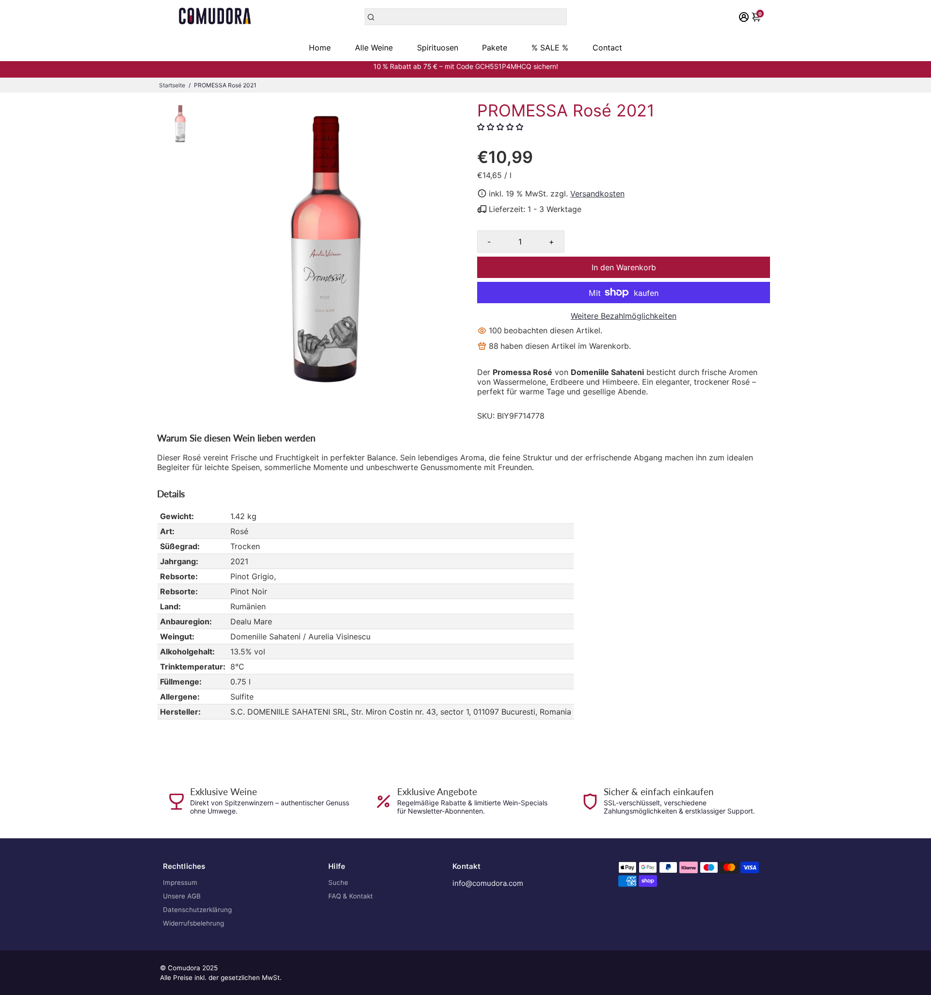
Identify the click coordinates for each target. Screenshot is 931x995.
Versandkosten (597, 193)
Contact (607, 47)
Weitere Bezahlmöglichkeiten (623, 316)
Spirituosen (437, 47)
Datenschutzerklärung (197, 909)
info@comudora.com (487, 883)
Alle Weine (374, 47)
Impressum (180, 882)
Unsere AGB (182, 896)
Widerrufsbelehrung (193, 923)
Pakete (494, 47)
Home (320, 47)
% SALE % (549, 47)
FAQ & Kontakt (350, 896)
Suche (338, 882)
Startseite (172, 85)
